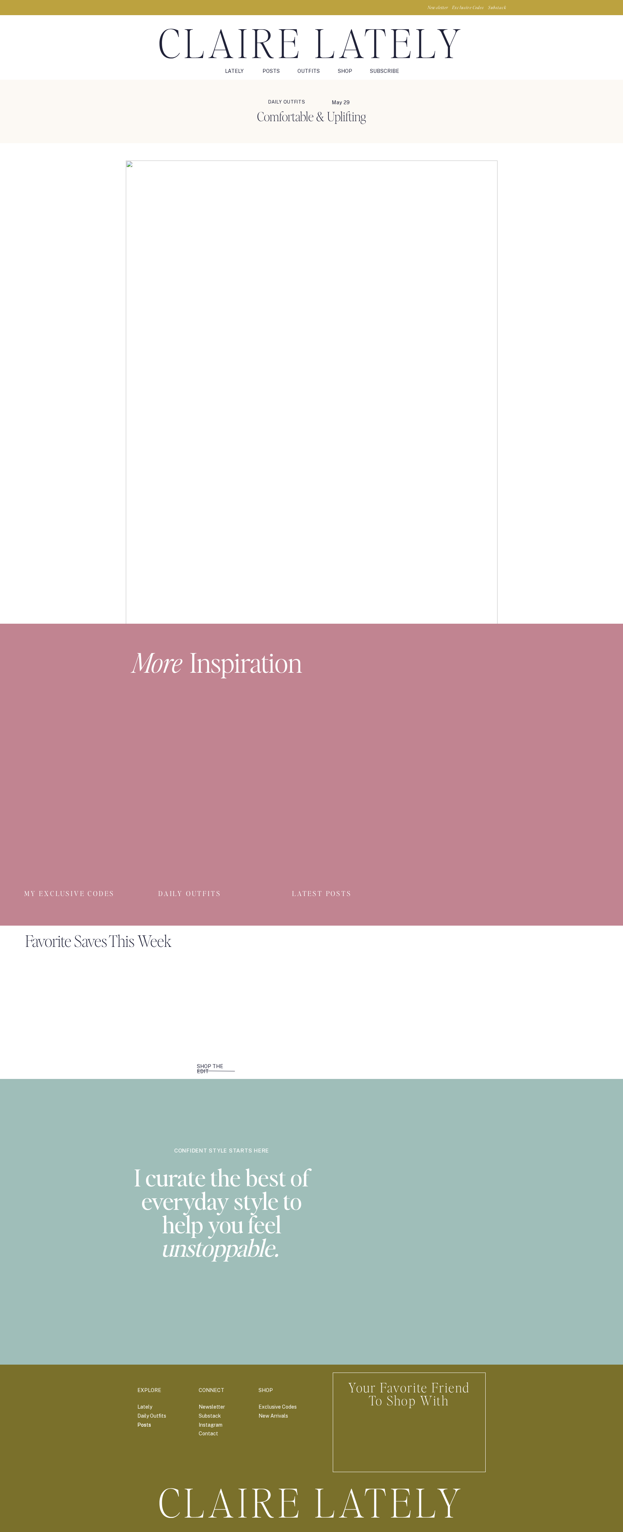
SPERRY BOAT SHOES (156, 720)
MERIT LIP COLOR (151, 828)
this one (390, 679)
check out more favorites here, (440, 736)
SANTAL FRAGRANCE (156, 843)
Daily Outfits (286, 102)
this (430, 695)
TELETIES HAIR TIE (153, 812)
